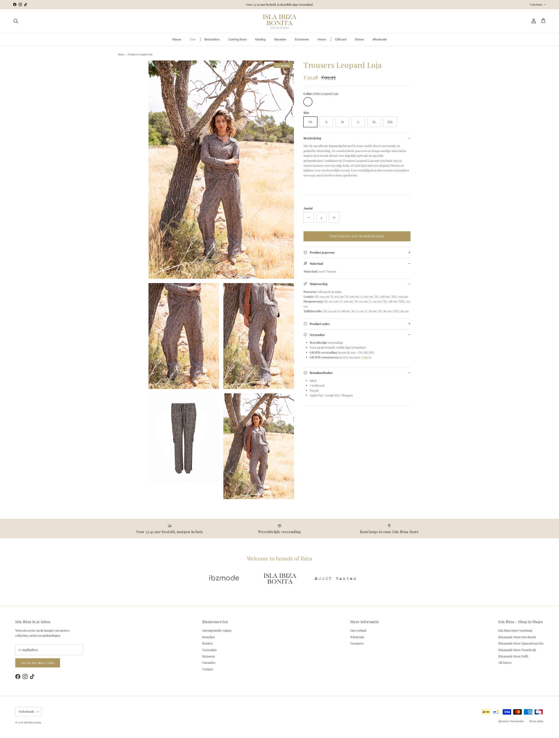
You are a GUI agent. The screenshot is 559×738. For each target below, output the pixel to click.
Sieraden (280, 39)
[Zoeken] (15, 21)
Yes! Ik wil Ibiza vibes (37, 663)
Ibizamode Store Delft (513, 656)
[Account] (532, 21)
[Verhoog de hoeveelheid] (334, 217)
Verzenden (209, 650)
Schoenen (302, 39)
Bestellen (208, 637)
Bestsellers (212, 39)
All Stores (504, 662)
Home (121, 54)
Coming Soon (237, 39)
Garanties (208, 662)
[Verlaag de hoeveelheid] (309, 217)
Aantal (308, 208)
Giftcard (340, 39)
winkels (366, 357)
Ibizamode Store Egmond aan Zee (521, 643)
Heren (321, 39)
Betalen (207, 643)
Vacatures (357, 643)
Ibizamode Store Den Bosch (517, 637)
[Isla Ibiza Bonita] (280, 21)
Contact (207, 669)
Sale (193, 39)
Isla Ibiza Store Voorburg (515, 630)
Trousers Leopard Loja (140, 54)
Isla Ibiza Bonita (32, 722)
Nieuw (176, 39)
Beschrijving (312, 138)
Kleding (260, 39)
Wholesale (380, 39)
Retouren (208, 656)
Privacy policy (536, 721)
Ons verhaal (358, 630)
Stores (359, 39)
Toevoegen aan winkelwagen (357, 236)
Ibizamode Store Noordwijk (517, 650)
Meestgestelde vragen (216, 630)
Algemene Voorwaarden (511, 721)
